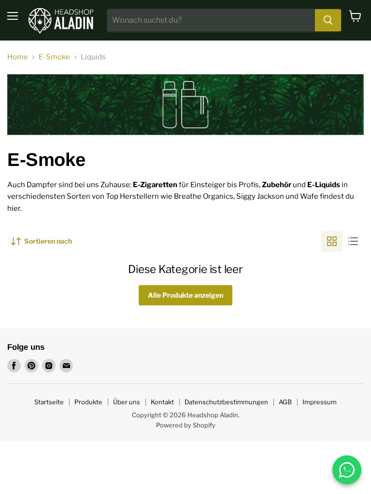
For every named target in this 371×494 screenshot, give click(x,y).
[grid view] (331, 241)
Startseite (49, 402)
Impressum (319, 402)
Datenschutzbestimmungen (226, 402)
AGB (285, 402)
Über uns (126, 402)
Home (17, 57)
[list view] (353, 241)
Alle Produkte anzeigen (185, 295)
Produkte (88, 402)
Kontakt (162, 402)
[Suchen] (328, 20)
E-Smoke (54, 57)
